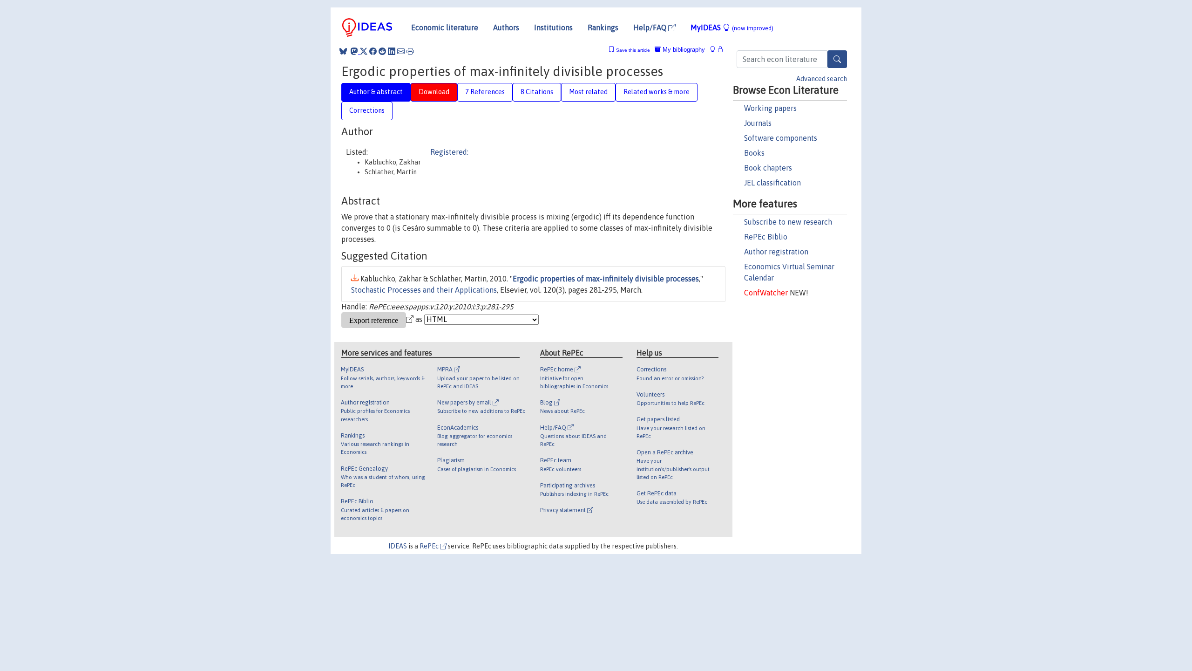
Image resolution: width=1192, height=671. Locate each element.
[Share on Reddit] (382, 51)
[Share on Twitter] (363, 51)
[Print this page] (410, 51)
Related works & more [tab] (656, 92)
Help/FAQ (650, 27)
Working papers (770, 108)
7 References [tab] (485, 92)
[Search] (837, 59)
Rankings (603, 27)
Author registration (776, 251)
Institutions (553, 27)
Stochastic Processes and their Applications (424, 290)
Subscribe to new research (788, 222)
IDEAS (397, 546)
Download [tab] (434, 92)
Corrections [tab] (367, 110)
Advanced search (821, 78)
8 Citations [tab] (537, 92)
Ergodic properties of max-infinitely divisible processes (606, 278)
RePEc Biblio (765, 237)
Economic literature (444, 27)
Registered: (449, 152)
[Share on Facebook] (373, 51)
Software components (780, 138)
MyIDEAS (732, 27)
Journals (758, 123)
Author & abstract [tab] (376, 92)
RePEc (430, 546)
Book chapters (768, 168)
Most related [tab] (588, 92)
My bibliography (683, 49)
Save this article (633, 50)
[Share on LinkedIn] (391, 51)
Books (754, 153)
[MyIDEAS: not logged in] (715, 49)
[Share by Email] (401, 51)
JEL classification (772, 182)
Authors (506, 27)
